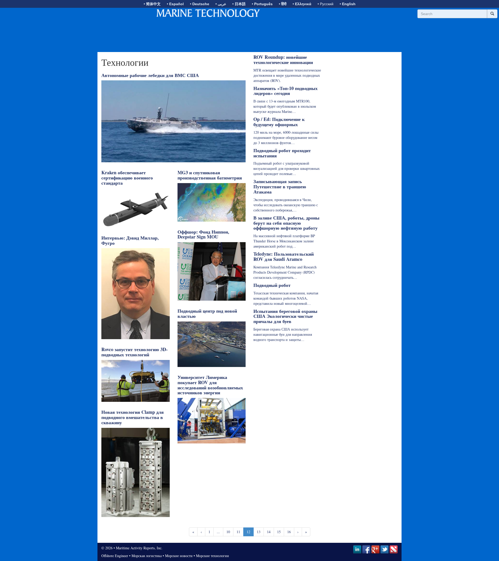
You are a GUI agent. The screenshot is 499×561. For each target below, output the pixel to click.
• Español (175, 4)
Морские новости (179, 555)
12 (248, 531)
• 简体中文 (152, 4)
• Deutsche (199, 4)
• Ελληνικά (302, 4)
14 (269, 531)
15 (279, 531)
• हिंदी (282, 4)
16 (289, 531)
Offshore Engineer (114, 555)
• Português (262, 4)
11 (238, 531)
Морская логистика (147, 555)
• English (348, 4)
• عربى (220, 4)
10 (228, 531)
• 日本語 (239, 4)
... (218, 531)
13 (258, 531)
